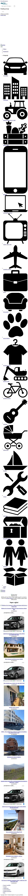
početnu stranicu (9, 598)
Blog (4, 587)
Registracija (5, 1)
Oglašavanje (5, 888)
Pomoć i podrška (6, 885)
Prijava (2, 1)
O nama (5, 886)
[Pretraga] (14, 6)
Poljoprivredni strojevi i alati (9, 120)
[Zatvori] (2, 46)
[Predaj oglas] (3, 591)
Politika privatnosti (7, 891)
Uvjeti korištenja (6, 889)
